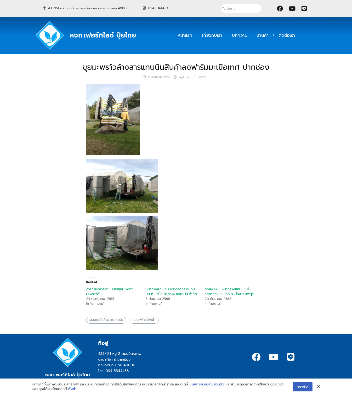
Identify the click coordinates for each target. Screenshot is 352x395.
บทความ (239, 35)
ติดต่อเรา (286, 35)
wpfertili (184, 77)
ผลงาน (203, 77)
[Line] (304, 8)
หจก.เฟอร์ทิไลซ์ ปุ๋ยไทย (103, 35)
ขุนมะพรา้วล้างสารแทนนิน (106, 320)
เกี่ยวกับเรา (212, 35)
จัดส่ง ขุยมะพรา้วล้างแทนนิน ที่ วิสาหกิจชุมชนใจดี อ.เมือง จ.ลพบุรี (229, 292)
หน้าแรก (185, 35)
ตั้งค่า (72, 389)
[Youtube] (292, 8)
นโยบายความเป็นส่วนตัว (206, 384)
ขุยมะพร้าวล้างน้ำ (144, 320)
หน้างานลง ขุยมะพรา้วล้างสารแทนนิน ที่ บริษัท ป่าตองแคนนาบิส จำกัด (171, 292)
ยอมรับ (302, 386)
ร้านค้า (263, 35)
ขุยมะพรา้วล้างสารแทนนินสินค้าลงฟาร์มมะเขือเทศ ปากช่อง (176, 67)
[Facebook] (280, 8)
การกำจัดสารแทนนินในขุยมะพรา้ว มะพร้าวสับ (109, 292)
